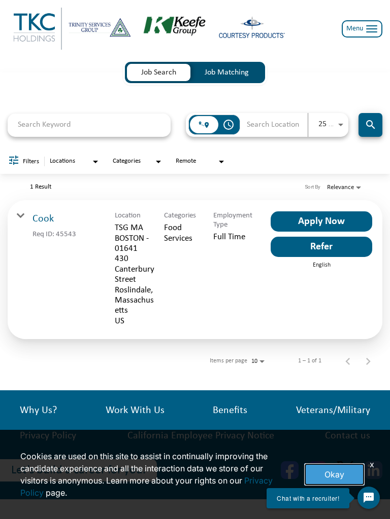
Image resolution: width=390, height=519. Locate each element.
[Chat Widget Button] (369, 498)
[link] (195, 269)
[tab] (158, 72)
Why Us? (38, 410)
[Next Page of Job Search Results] (368, 361)
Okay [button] (334, 474)
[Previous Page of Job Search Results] (348, 361)
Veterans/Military (333, 410)
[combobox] (89, 125)
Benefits (230, 410)
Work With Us (135, 410)
